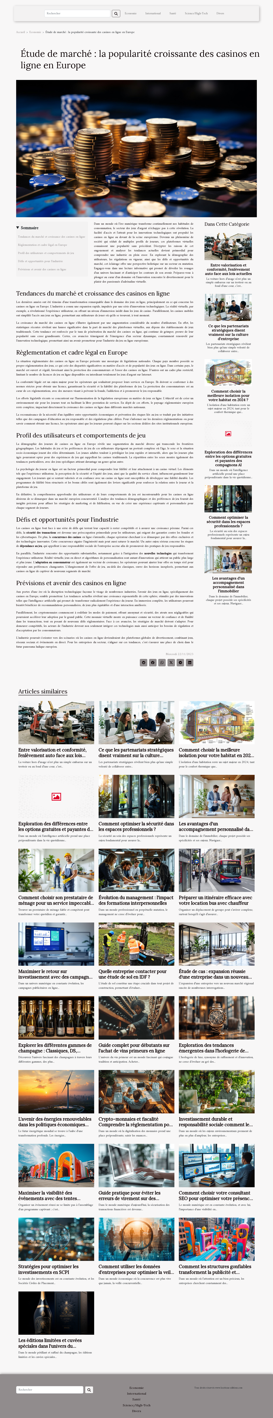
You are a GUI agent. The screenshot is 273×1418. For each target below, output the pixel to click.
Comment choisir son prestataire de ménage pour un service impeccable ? (55, 903)
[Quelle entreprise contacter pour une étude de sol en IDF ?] (136, 944)
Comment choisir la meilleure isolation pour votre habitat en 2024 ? (228, 395)
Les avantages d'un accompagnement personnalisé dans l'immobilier (228, 584)
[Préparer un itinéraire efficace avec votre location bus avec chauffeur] (217, 870)
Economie (130, 13)
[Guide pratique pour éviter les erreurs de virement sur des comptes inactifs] (136, 1165)
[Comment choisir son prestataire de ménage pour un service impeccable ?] (56, 870)
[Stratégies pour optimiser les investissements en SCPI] (56, 1239)
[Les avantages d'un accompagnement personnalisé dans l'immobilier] (228, 559)
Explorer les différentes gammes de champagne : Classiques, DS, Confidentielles (55, 1050)
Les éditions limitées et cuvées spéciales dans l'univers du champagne (50, 1346)
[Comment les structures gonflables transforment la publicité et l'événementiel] (217, 1239)
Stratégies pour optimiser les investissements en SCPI (48, 1269)
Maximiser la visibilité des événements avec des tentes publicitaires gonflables (47, 1198)
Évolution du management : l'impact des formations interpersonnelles (136, 900)
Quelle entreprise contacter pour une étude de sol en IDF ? (133, 974)
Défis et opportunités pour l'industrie (40, 261)
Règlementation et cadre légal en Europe (42, 245)
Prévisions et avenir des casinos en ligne (42, 269)
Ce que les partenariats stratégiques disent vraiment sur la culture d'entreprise (228, 332)
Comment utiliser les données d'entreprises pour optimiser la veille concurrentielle (136, 1272)
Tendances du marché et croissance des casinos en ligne (51, 236)
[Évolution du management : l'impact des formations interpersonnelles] (136, 870)
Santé (173, 13)
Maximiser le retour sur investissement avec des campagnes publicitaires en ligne (55, 977)
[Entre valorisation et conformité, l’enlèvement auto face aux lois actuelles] (228, 246)
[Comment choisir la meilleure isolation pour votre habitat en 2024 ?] (228, 372)
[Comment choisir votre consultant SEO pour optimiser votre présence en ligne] (217, 1165)
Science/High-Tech (196, 13)
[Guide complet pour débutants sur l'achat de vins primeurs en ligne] (136, 1017)
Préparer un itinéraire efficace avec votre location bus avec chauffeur (215, 900)
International (153, 13)
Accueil (20, 32)
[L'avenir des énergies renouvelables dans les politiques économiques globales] (56, 1091)
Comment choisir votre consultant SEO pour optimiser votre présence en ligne (215, 1198)
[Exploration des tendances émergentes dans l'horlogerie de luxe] (217, 1017)
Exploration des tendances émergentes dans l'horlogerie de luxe (212, 1050)
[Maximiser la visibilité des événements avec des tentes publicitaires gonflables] (56, 1165)
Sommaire (29, 228)
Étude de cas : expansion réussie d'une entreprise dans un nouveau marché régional (213, 977)
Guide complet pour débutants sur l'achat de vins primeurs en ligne (134, 1048)
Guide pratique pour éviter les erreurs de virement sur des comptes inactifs (129, 1198)
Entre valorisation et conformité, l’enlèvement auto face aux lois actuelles (228, 269)
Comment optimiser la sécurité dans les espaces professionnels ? (228, 521)
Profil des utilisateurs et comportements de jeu (46, 253)
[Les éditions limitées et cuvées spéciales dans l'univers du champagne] (56, 1313)
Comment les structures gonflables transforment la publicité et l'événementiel (215, 1272)
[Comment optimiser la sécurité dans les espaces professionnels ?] (228, 498)
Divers (220, 13)
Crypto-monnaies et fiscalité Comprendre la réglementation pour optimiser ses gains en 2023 (136, 1124)
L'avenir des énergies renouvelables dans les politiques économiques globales (54, 1124)
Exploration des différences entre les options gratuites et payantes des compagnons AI (228, 458)
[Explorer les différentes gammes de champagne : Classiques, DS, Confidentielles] (56, 1017)
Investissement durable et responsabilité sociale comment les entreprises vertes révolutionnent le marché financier (216, 1127)
